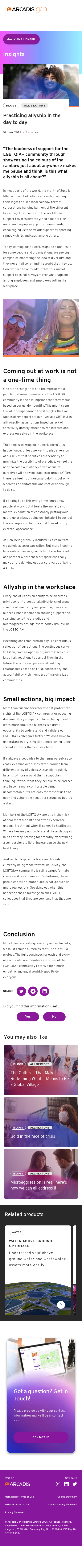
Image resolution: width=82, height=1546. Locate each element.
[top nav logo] (27, 10)
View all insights (25, 39)
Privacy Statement (15, 1512)
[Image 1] (41, 327)
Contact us (41, 1437)
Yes (28, 1016)
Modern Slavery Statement (62, 1504)
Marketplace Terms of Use (19, 1497)
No (54, 1016)
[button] (21, 991)
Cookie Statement (67, 1497)
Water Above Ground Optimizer (28, 1228)
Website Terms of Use (17, 1504)
